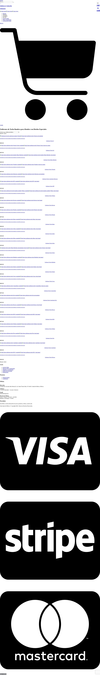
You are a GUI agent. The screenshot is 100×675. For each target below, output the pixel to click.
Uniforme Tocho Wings (50, 252)
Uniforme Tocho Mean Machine (50, 159)
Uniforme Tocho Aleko (50, 233)
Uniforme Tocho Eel (50, 150)
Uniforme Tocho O (50, 140)
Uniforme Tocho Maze (50, 224)
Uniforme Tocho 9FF (50, 186)
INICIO (4, 13)
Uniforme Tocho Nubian (50, 328)
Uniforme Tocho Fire (50, 338)
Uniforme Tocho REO (50, 319)
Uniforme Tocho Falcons (50, 357)
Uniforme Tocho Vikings (50, 195)
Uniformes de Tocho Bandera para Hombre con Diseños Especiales (12, 138)
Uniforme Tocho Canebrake (50, 347)
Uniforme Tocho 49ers (50, 243)
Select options (3, 674)
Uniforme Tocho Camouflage (50, 290)
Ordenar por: (3, 132)
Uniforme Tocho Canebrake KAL (50, 300)
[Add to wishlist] (98, 2)
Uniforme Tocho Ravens (50, 205)
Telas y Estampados (7, 19)
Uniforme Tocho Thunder (50, 169)
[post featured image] (21, 136)
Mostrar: (2, 133)
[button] (1, 0)
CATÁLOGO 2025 (7, 21)
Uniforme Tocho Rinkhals (50, 262)
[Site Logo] (9, 11)
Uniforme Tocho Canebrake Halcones (50, 178)
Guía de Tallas (6, 18)
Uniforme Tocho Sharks (50, 271)
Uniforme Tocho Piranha (50, 214)
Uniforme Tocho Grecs (50, 281)
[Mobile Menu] (0, 126)
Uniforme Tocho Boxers (50, 309)
